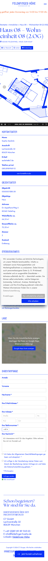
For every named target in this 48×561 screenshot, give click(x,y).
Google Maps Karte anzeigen (24, 348)
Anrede (5, 377)
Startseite (3, 24)
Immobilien (13, 24)
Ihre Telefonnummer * (10, 425)
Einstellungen (8, 296)
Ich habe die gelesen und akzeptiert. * (25, 455)
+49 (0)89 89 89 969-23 (17, 531)
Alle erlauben (33, 301)
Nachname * (7, 394)
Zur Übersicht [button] (7, 48)
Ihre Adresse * (7, 411)
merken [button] (17, 48)
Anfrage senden (8, 476)
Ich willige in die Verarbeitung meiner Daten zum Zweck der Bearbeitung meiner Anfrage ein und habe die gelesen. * (25, 464)
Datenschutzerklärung (23, 344)
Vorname (5, 386)
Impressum (9, 551)
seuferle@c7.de (8, 160)
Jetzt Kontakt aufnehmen (32, 553)
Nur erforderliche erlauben (33, 296)
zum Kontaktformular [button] (24, 173)
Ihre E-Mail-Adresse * (10, 403)
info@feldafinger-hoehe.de (18, 534)
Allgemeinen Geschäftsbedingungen (29, 454)
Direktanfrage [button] (28, 48)
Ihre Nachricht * (8, 434)
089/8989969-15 (8, 168)
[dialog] (24, 280)
